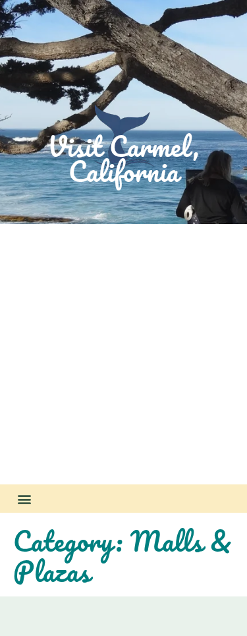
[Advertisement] (123, 354)
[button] (24, 498)
